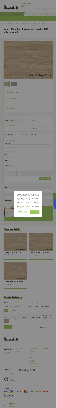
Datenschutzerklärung (28, 206)
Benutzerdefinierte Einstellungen (23, 212)
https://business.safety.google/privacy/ (26, 207)
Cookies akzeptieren (35, 212)
